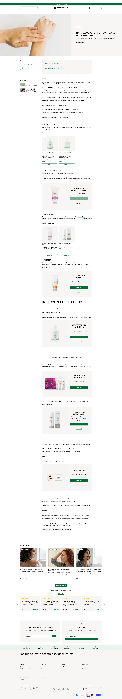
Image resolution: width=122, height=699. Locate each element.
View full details (79, 203)
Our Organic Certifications (25, 668)
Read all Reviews (61, 593)
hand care (22, 76)
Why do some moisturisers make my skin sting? (88, 569)
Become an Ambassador (46, 670)
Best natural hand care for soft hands (52, 68)
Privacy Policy (56, 695)
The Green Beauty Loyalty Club (26, 675)
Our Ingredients (23, 666)
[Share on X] (30, 64)
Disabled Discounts (45, 677)
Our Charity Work (24, 670)
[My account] (97, 8)
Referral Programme (24, 677)
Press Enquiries (44, 666)
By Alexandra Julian (80, 42)
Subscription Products (45, 672)
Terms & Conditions (64, 695)
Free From (22, 679)
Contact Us (43, 664)
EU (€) (92, 7)
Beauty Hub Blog (85, 664)
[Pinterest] (37, 689)
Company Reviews (86, 670)
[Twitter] (29, 689)
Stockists (63, 666)
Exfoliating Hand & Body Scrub (73, 177)
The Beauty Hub (46, 529)
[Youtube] (33, 689)
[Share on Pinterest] (25, 64)
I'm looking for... (25, 7)
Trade (42, 668)
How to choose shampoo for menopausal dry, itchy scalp (60, 570)
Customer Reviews (86, 668)
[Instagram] (25, 689)
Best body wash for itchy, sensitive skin (31, 569)
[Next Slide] (104, 604)
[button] (101, 4)
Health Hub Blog (85, 666)
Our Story (22, 664)
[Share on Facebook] (21, 64)
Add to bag (50, 164)
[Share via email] (21, 69)
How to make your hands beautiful (52, 65)
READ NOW (22, 578)
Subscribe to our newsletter (40, 628)
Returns (63, 668)
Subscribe (82, 638)
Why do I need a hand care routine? (52, 63)
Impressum (64, 672)
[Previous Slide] (18, 604)
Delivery (63, 664)
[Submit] (54, 636)
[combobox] (67, 636)
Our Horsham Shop (45, 675)
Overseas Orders (65, 670)
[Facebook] (21, 689)
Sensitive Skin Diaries (24, 672)
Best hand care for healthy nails (51, 70)
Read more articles (61, 585)
